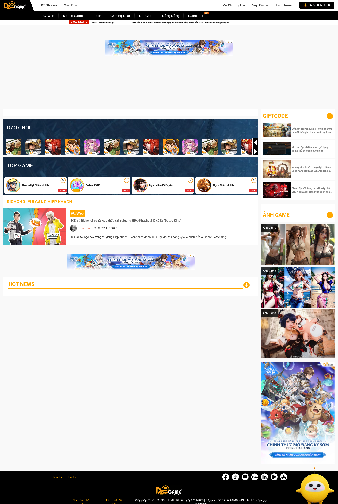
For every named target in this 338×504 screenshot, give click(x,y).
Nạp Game (260, 5)
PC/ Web (47, 16)
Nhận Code (312, 130)
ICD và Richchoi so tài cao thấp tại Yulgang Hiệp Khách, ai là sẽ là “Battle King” (126, 220)
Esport (97, 16)
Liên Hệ (57, 477)
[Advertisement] (169, 84)
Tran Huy (85, 228)
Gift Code (146, 16)
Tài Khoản (284, 5)
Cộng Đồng (170, 16)
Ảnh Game (276, 215)
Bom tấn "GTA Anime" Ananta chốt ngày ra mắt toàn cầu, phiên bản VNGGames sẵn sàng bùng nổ (145, 22)
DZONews (49, 5)
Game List (195, 16)
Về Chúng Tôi (234, 5)
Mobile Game (73, 16)
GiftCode (275, 116)
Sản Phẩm (72, 5)
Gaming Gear (120, 16)
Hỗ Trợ (72, 477)
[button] (255, 151)
